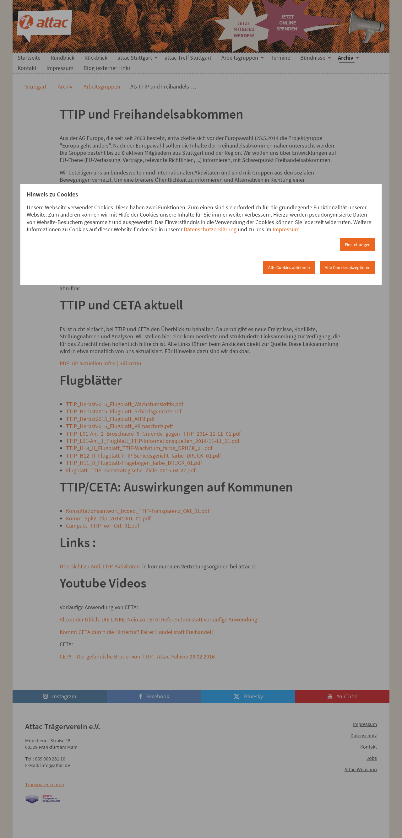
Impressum (286, 229)
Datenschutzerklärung (210, 229)
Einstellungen (358, 244)
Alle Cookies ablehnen (289, 267)
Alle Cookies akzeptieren (348, 267)
